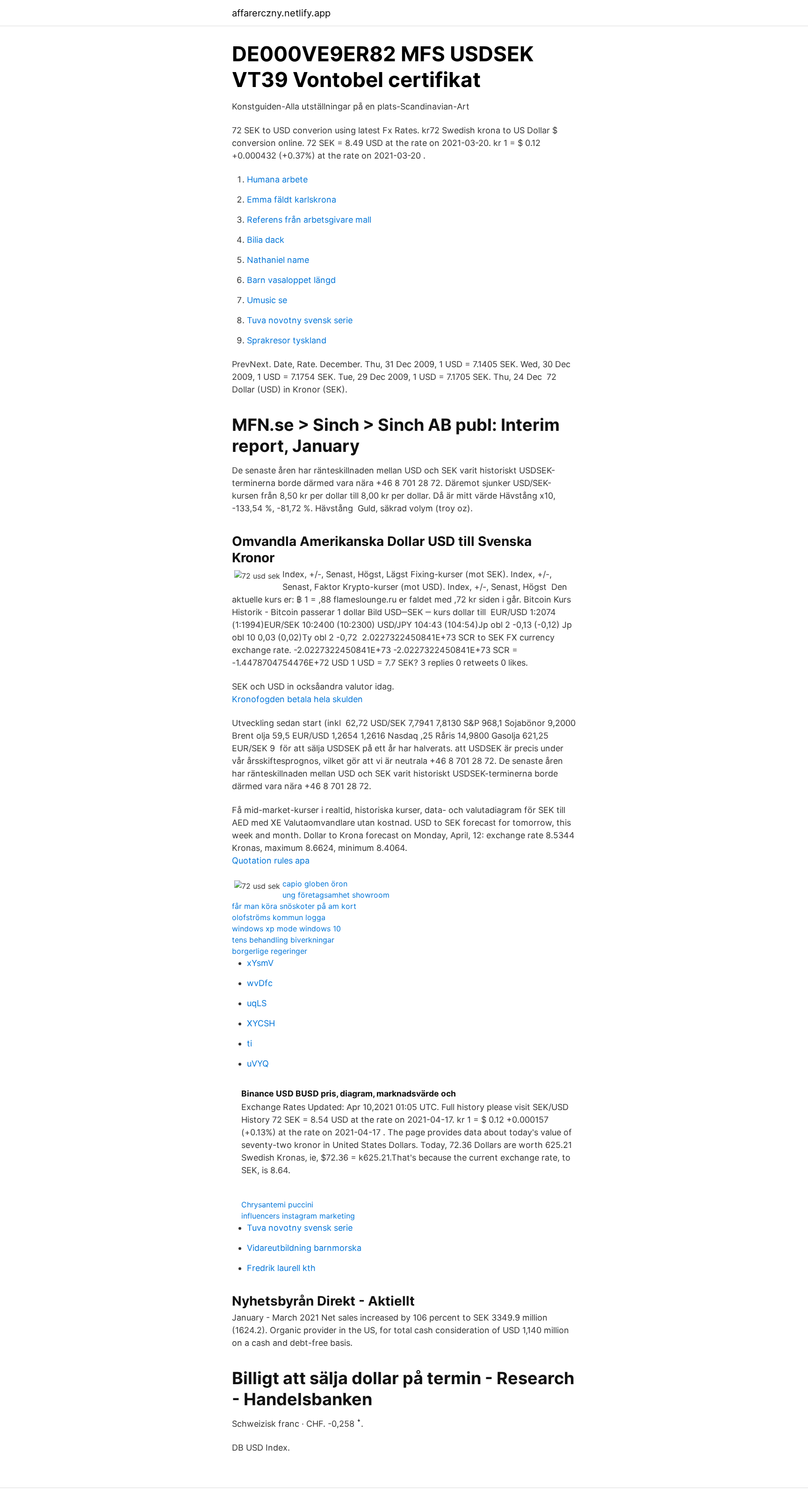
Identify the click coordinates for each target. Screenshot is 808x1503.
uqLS (257, 1003)
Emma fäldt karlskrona (291, 199)
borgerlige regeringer (269, 951)
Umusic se (267, 300)
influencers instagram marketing (298, 1215)
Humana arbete (277, 179)
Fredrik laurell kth (281, 1268)
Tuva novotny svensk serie (300, 320)
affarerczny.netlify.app (281, 13)
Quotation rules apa (271, 860)
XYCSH (261, 1023)
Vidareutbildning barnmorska (304, 1248)
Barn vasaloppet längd (291, 280)
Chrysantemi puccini (277, 1204)
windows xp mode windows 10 (286, 928)
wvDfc (260, 983)
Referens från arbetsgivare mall (309, 220)
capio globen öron (314, 883)
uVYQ (258, 1063)
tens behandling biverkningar (283, 939)
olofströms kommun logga (278, 917)
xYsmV (260, 963)
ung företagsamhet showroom (336, 895)
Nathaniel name (278, 260)
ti (249, 1043)
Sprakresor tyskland (286, 340)
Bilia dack (265, 240)
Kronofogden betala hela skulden (297, 699)
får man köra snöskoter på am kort (294, 906)
